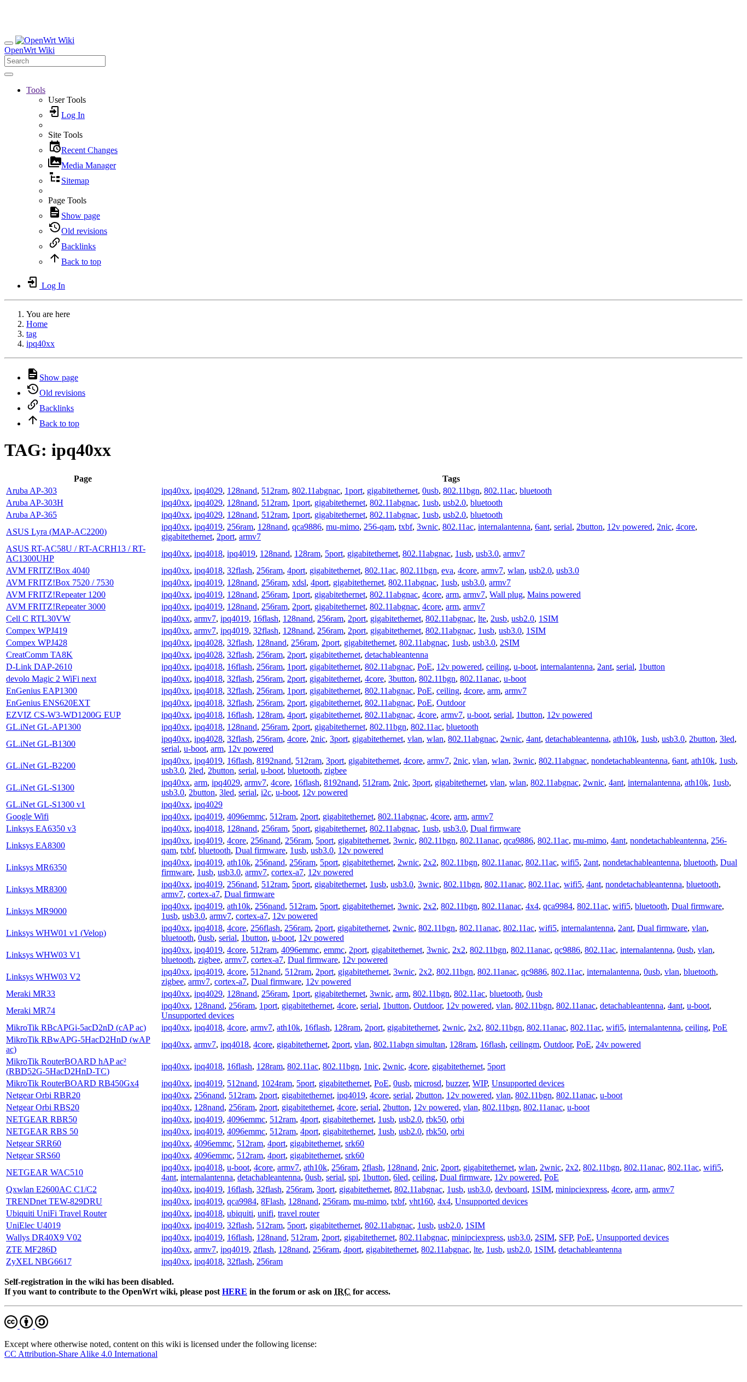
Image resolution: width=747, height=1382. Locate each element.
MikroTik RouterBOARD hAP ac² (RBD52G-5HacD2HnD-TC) (66, 1066)
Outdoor (450, 702)
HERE (234, 1291)
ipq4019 (208, 526)
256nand (265, 840)
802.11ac (499, 490)
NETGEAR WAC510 (44, 1172)
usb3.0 (487, 553)
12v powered (629, 526)
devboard (511, 1189)
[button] (35, 90)
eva (447, 570)
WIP (479, 1083)
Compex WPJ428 (36, 642)
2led (196, 770)
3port (339, 738)
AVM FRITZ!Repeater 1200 (56, 594)
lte (482, 618)
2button (589, 526)
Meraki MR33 (30, 993)
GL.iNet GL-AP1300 (43, 726)
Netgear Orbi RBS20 (42, 1107)
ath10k (625, 738)
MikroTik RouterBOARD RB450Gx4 (72, 1083)
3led (727, 738)
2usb (499, 618)
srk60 (354, 1143)
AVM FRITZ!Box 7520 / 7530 (60, 582)
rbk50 (436, 1119)
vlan (414, 738)
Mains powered (554, 594)
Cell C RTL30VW (38, 618)
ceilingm (524, 1044)
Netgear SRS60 (33, 1155)
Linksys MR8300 (36, 889)
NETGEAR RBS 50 (42, 1131)
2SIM (510, 642)
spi (353, 1177)
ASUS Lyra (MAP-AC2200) (56, 531)
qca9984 (558, 906)
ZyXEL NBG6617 (39, 1261)
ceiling (497, 666)
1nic (371, 1066)
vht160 (421, 1201)
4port (296, 570)
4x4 (532, 906)
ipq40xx (40, 343)
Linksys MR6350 (36, 867)
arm (452, 594)
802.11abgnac (316, 490)
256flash (265, 928)
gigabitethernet (392, 490)
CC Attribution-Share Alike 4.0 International (80, 1353)
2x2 (429, 862)
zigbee (335, 770)
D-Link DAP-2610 (39, 666)
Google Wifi (27, 816)
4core (685, 526)
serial (563, 526)
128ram (307, 553)
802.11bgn (461, 490)
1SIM (548, 618)
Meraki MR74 (30, 1010)
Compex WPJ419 (36, 630)
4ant (533, 738)
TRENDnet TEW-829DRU (54, 1201)
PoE (424, 666)
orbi (457, 1119)
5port (334, 553)
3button (401, 678)
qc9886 (567, 949)
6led (400, 1177)
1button (652, 666)
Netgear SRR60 (33, 1143)
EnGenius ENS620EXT (48, 702)
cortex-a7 (287, 872)
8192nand (273, 760)
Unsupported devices (197, 1015)
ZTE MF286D (31, 1249)
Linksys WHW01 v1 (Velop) (56, 933)
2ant (604, 666)
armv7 (250, 536)
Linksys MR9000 (36, 911)
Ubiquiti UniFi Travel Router (56, 1213)
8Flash (272, 1201)
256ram (240, 526)
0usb (430, 490)
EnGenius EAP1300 (41, 690)
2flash (372, 1167)
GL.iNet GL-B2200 (40, 765)
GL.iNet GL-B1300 (40, 743)
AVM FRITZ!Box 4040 (48, 570)
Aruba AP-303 (31, 490)
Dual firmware (495, 828)
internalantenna (504, 526)
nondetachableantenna (629, 760)
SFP (566, 1237)
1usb (430, 502)
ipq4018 (208, 553)
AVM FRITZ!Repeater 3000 (56, 606)
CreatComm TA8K (39, 654)
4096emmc (246, 816)
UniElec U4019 (33, 1225)
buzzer (457, 1083)
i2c (266, 792)
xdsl (299, 582)
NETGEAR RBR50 (41, 1119)
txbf (405, 526)
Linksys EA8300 (35, 845)
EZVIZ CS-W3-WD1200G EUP (63, 714)
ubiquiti (240, 1213)
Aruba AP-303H (34, 502)
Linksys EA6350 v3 (41, 828)
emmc (334, 949)
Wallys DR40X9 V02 (43, 1237)
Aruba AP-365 (31, 514)
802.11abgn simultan (409, 1044)
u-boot (524, 666)
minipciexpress (581, 1189)
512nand (265, 971)
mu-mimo (342, 526)
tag (31, 333)
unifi (265, 1213)
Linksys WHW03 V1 (43, 954)
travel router (298, 1213)
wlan (515, 570)
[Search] (8, 74)
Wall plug (506, 594)
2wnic (511, 738)
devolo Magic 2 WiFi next (51, 678)
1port (354, 490)
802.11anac (479, 678)
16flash (265, 618)
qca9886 (307, 526)
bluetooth (536, 490)
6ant (542, 526)
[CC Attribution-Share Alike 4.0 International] (26, 1325)
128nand (242, 490)
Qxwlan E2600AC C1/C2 (51, 1189)
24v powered (618, 1044)
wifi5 (570, 862)
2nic (664, 526)
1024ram (276, 1083)
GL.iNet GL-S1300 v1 (45, 804)
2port (226, 536)
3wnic (427, 526)
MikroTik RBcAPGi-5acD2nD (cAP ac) (76, 1027)
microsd (427, 1083)
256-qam (379, 526)
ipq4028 (208, 642)
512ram (274, 490)
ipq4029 (208, 490)
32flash (239, 570)
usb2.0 (454, 502)
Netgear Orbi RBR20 (43, 1095)
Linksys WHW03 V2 (43, 976)
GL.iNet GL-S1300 (40, 787)
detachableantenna (396, 654)
